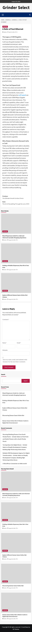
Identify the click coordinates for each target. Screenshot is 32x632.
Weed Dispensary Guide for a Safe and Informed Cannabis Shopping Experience (14, 237)
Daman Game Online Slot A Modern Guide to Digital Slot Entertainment (15, 422)
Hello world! (23, 463)
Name (4, 343)
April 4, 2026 (12, 32)
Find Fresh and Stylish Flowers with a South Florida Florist (15, 439)
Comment (5, 319)
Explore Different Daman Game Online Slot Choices (14, 409)
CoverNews (24, 627)
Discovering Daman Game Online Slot (13, 415)
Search (3, 374)
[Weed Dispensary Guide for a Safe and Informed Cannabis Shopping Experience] (16, 224)
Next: (15, 203)
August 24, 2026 (12, 240)
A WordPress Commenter (10, 463)
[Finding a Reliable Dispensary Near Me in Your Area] (16, 253)
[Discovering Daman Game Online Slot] (16, 574)
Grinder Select (16, 8)
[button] (30, 14)
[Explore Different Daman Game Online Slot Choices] (16, 283)
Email (19, 343)
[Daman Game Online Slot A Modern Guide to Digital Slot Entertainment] (16, 602)
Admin (5, 32)
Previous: (12, 197)
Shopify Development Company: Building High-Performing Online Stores (15, 458)
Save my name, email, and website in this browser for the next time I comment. (15, 361)
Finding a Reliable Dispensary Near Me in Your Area (15, 401)
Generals (5, 26)
